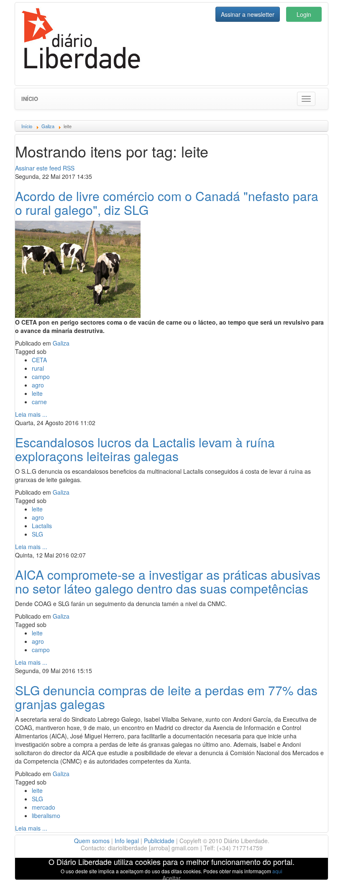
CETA (39, 360)
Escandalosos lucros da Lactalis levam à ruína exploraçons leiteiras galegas (145, 449)
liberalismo (46, 815)
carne (39, 401)
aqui (277, 871)
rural (38, 368)
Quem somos (92, 840)
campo (41, 376)
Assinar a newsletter (247, 14)
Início (29, 99)
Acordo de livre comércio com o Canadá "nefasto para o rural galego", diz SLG (166, 203)
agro (38, 385)
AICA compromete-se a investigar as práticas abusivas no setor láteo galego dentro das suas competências (167, 581)
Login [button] (304, 14)
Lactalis (42, 525)
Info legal (127, 840)
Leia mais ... (31, 414)
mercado (43, 807)
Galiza (61, 343)
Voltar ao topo (318, 863)
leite (37, 393)
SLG (37, 534)
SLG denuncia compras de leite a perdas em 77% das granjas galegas (166, 697)
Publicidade (159, 840)
